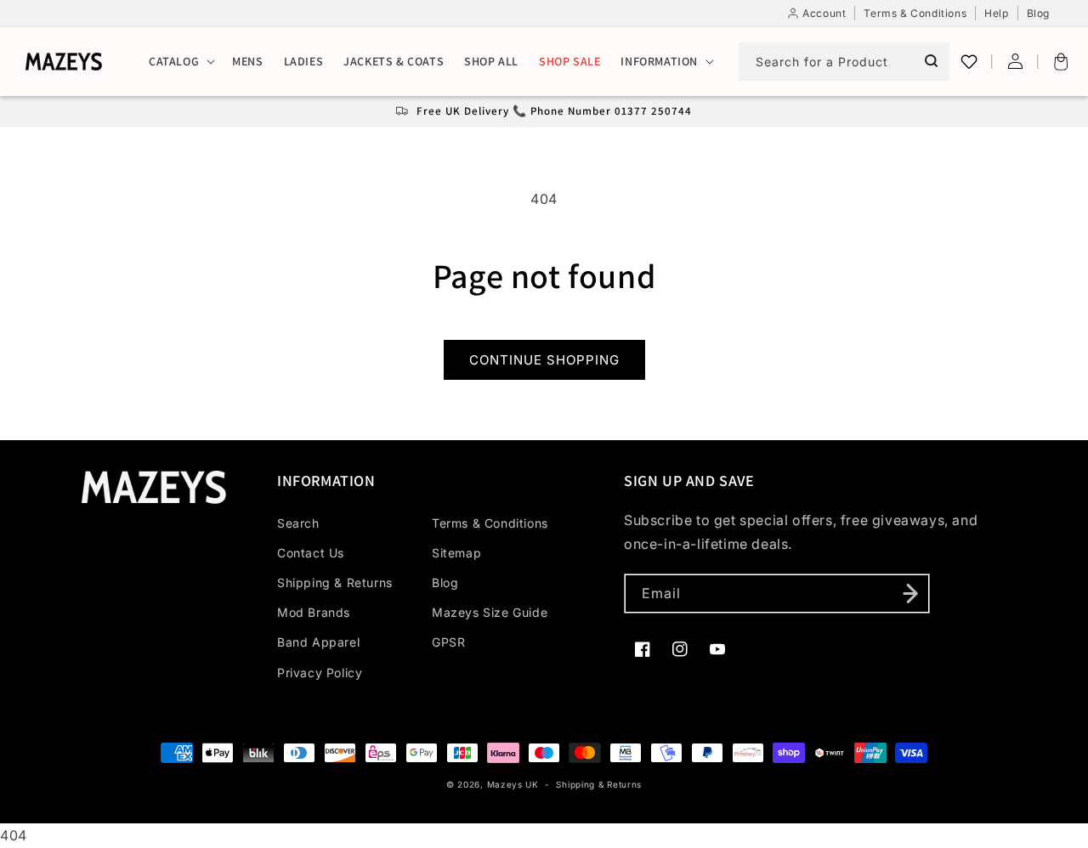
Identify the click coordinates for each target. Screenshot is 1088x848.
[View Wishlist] (969, 61)
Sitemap (456, 553)
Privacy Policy (319, 672)
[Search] (930, 61)
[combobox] (844, 61)
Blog (445, 582)
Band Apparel (318, 642)
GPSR (448, 642)
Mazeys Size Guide (489, 612)
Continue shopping (544, 360)
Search (298, 523)
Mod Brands (313, 612)
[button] (180, 62)
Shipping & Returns (335, 582)
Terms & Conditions (490, 523)
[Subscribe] (910, 593)
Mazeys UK (514, 784)
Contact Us (310, 553)
